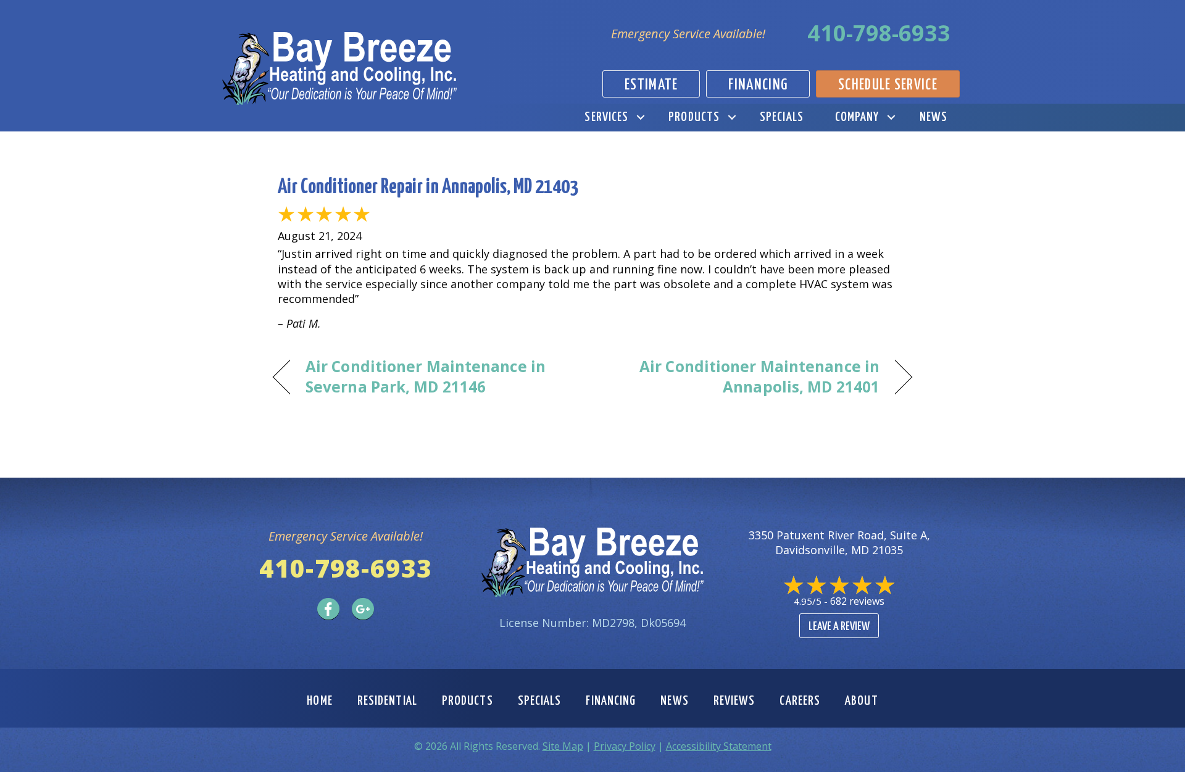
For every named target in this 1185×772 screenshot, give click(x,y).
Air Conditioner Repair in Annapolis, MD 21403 (428, 187)
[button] (640, 117)
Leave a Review (839, 627)
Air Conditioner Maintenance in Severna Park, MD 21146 (426, 377)
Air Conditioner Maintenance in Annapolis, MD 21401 (745, 377)
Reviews (734, 701)
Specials (782, 117)
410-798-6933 (878, 33)
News (933, 117)
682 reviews (857, 601)
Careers (800, 701)
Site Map (563, 746)
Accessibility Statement (718, 746)
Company (857, 117)
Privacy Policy (624, 746)
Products (694, 117)
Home (319, 701)
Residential (387, 701)
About (861, 701)
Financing (611, 701)
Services (606, 117)
